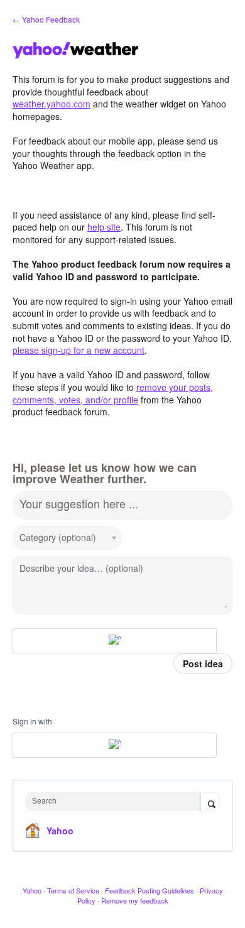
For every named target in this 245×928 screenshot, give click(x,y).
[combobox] (115, 801)
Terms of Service (73, 890)
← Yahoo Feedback (46, 19)
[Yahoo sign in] (115, 640)
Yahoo (60, 830)
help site (104, 227)
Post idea (203, 663)
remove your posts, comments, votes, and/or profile (113, 393)
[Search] (210, 802)
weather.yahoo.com (51, 103)
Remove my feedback (134, 900)
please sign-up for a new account (78, 350)
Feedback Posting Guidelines (149, 890)
